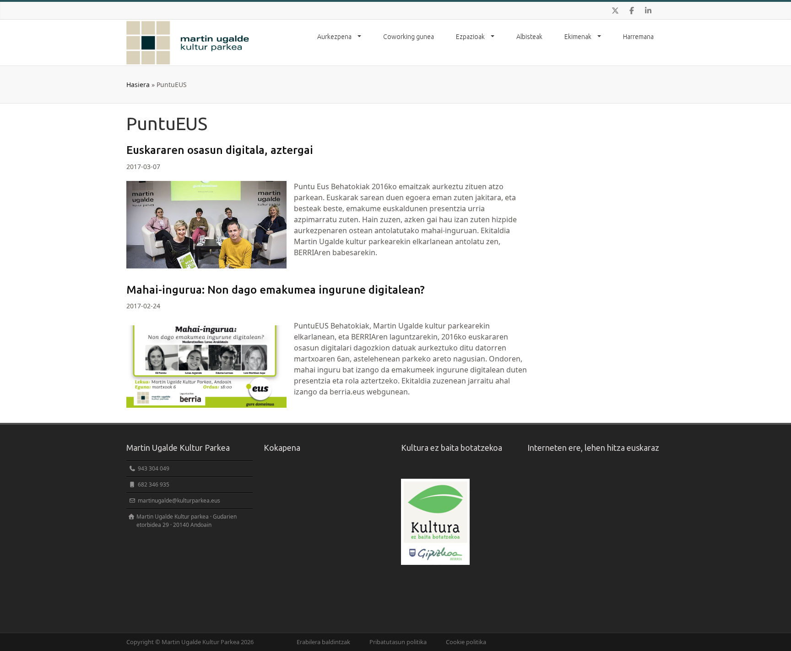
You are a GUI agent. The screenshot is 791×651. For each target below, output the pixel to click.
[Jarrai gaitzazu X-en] (615, 10)
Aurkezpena (335, 36)
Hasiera (138, 84)
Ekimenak (578, 36)
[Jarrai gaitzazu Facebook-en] (631, 10)
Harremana (638, 36)
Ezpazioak (471, 36)
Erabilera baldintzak (323, 642)
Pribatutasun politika (398, 642)
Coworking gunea (408, 36)
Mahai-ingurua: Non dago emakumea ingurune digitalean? (275, 290)
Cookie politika (466, 642)
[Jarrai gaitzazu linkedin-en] (648, 10)
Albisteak (529, 36)
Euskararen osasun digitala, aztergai (219, 150)
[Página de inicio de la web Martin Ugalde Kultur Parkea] (188, 43)
